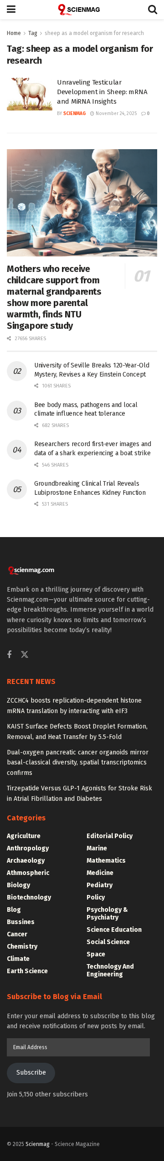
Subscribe (31, 1072)
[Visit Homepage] (82, 9)
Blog (14, 910)
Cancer (17, 934)
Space (96, 954)
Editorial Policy (110, 836)
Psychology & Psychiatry (107, 913)
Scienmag (38, 1144)
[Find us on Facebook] (9, 655)
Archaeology (26, 860)
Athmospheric (28, 873)
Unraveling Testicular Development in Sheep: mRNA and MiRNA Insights (102, 92)
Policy (96, 897)
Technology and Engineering (110, 970)
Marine (97, 848)
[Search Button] (152, 9)
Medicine (100, 873)
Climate (18, 959)
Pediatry (100, 885)
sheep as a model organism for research (94, 33)
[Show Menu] (11, 9)
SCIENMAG (74, 113)
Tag (32, 33)
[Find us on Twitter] (24, 655)
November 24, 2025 (115, 113)
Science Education (114, 930)
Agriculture (24, 836)
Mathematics (106, 860)
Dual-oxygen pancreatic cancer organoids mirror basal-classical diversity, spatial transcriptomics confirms (78, 763)
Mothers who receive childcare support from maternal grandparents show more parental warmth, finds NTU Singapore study (54, 297)
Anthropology (28, 848)
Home (14, 33)
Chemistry (22, 946)
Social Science (108, 942)
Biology (18, 885)
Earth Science (27, 971)
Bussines (21, 922)
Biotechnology (29, 897)
